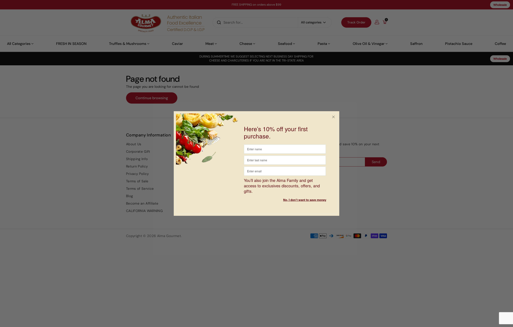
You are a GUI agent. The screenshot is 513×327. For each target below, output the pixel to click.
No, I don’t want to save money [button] (304, 200)
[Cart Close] (333, 117)
